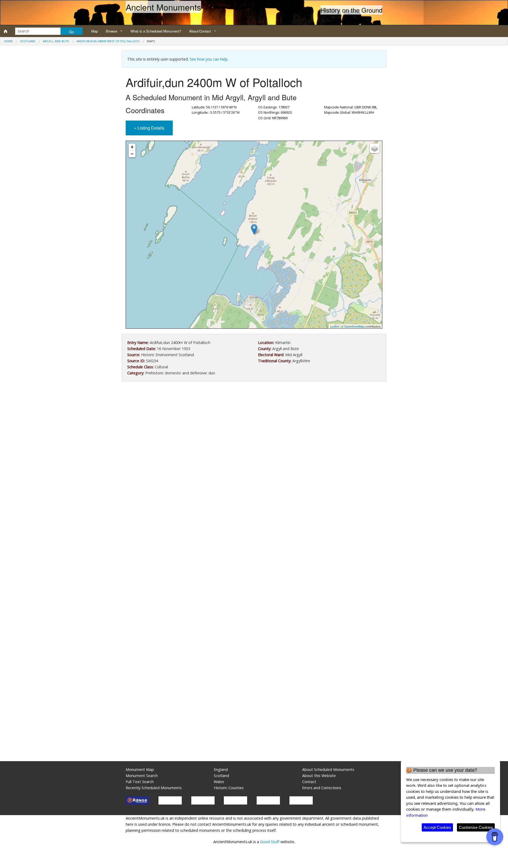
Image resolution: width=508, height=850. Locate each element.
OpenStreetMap (354, 326)
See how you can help (209, 59)
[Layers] (374, 148)
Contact (309, 781)
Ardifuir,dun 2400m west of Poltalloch (107, 41)
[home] (5, 31)
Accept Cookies (437, 827)
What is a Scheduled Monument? (155, 31)
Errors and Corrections (321, 787)
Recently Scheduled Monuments (154, 787)
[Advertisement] (254, 429)
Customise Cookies (476, 827)
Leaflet (334, 326)
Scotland (27, 41)
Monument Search (142, 775)
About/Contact (200, 31)
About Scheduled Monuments (328, 769)
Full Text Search (140, 781)
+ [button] (132, 147)
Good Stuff (269, 841)
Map (94, 31)
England (221, 769)
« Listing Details (149, 128)
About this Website (319, 775)
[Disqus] (254, 544)
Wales (219, 781)
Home (8, 41)
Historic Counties (229, 787)
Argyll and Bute (56, 41)
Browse (111, 31)
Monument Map (140, 769)
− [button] (132, 154)
